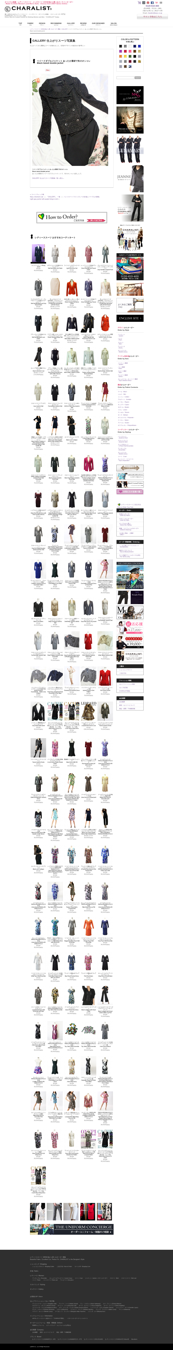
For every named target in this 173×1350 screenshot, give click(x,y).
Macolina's (134, 1339)
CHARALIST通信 (124, 691)
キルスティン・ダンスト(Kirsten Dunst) (43, 1305)
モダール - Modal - (124, 407)
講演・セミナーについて (127, 705)
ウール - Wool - (122, 391)
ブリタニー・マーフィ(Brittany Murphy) (81, 1309)
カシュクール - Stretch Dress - (123, 453)
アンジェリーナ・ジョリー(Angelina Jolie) (44, 1303)
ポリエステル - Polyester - (126, 417)
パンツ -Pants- (36, 1280)
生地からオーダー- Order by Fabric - (125, 514)
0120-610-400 (152, 6)
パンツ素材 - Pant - (121, 367)
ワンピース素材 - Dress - (123, 375)
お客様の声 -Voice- (36, 1296)
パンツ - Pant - (120, 339)
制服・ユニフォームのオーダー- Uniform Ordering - (129, 529)
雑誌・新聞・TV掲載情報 (127, 708)
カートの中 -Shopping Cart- (83, 1266)
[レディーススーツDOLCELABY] (93, 1339)
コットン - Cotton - (124, 397)
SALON (113, 24)
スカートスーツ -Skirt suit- (129, 1278)
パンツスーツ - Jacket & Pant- (123, 437)
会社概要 (122, 702)
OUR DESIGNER (98, 24)
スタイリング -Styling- (37, 1284)
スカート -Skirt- (114, 1278)
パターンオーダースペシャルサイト (77, 1318)
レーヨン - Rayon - (124, 402)
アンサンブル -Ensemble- (39, 1278)
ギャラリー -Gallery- (37, 1289)
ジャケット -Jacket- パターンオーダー (96, 1278)
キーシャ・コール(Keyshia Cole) (67, 1305)
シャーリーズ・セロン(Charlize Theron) (101, 1307)
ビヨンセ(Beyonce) (62, 1309)
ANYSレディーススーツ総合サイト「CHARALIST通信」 (48, 1318)
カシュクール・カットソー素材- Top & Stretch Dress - (128, 379)
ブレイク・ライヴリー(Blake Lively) (106, 1309)
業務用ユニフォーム (38, 1325)
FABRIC (30, 24)
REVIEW (83, 24)
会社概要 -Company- (37, 1330)
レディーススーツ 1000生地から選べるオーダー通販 (45, 29)
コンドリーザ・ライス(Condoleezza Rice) (44, 1307)
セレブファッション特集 (127, 684)
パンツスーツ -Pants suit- (50, 1280)
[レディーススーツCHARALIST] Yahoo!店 (117, 1339)
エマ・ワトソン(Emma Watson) (112, 1303)
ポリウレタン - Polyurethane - (127, 425)
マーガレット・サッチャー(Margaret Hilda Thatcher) (70, 1311)
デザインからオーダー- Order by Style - (126, 519)
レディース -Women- (37, 1275)
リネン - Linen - (123, 410)
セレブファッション (37, 1301)
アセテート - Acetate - (125, 399)
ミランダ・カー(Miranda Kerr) (96, 1311)
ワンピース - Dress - (121, 347)
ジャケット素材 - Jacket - (123, 363)
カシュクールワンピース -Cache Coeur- (61, 1278)
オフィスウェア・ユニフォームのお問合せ (58, 1325)
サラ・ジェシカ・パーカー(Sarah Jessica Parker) (73, 1307)
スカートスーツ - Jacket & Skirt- (123, 441)
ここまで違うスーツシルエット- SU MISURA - (129, 546)
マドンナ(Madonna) (124, 1309)
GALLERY (71, 24)
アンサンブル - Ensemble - (122, 449)
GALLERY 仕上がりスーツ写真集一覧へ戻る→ (48, 178)
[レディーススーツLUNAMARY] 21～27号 (70, 1339)
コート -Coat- (79, 1278)
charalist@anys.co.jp (155, 13)
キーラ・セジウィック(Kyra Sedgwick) (90, 1305)
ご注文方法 (122, 673)
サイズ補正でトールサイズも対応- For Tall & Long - (129, 556)
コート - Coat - (122, 456)
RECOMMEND (56, 24)
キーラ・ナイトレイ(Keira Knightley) (114, 1305)
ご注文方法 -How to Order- (64, 1266)
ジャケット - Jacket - (121, 335)
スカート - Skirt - (121, 343)
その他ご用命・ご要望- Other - (126, 534)
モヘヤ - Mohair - (123, 415)
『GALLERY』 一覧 (53, 197)
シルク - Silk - (122, 394)
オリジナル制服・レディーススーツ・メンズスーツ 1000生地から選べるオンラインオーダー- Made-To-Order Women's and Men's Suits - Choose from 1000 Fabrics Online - (39, 3)
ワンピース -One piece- (67, 1280)
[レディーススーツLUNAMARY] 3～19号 (44, 1339)
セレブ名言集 (123, 687)
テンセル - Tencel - (124, 412)
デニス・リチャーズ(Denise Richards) (43, 1309)
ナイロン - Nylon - (123, 420)
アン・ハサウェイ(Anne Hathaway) (90, 1303)
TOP (20, 24)
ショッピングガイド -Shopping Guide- (43, 1266)
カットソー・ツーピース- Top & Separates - (125, 459)
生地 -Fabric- (34, 1271)
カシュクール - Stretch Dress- (123, 351)
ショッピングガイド (125, 670)
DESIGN (42, 24)
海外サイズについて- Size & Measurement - (126, 551)
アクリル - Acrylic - (124, 422)
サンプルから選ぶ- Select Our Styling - (125, 524)
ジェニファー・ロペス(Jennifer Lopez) (127, 1307)
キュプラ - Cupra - (124, 404)
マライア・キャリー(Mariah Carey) (42, 1311)
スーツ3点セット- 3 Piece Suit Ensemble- (126, 445)
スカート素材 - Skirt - (122, 371)
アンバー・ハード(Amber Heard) (68, 1303)
